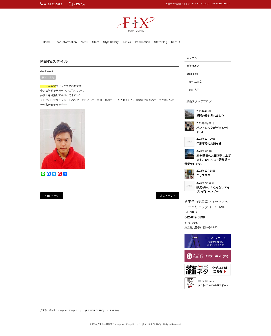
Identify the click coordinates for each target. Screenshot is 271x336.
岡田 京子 (194, 89)
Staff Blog (192, 73)
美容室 (52, 86)
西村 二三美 (48, 77)
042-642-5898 (53, 4)
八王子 (44, 86)
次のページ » (167, 195)
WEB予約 (79, 4)
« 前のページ (51, 195)
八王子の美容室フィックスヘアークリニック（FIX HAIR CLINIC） (72, 310)
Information (192, 65)
